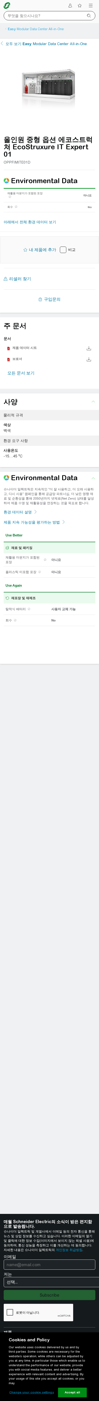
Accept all (72, 1392)
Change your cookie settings (31, 1392)
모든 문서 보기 (21, 373)
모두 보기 (46, 44)
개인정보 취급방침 (69, 1250)
